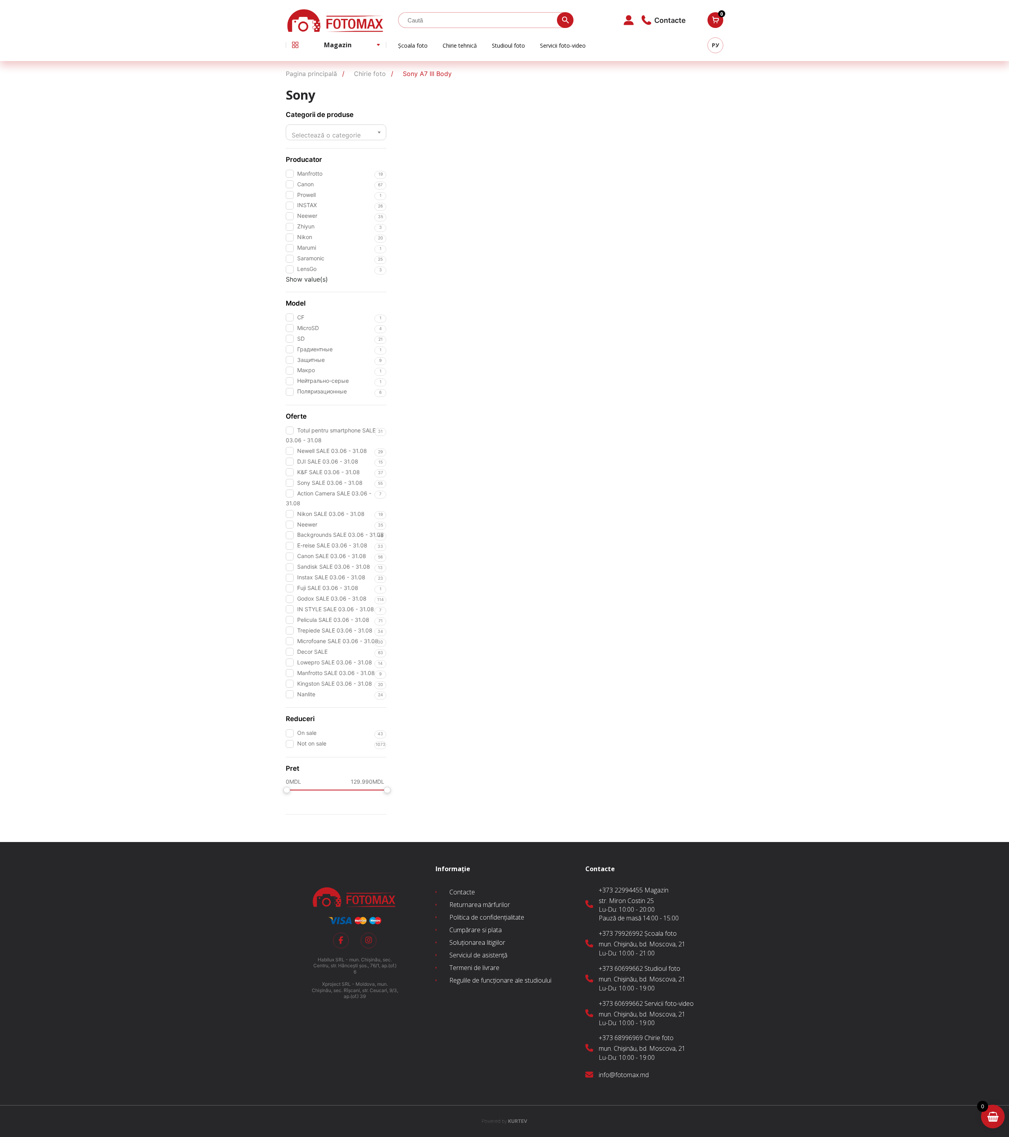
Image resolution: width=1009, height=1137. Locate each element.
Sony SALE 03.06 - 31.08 (330, 482)
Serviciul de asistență (478, 955)
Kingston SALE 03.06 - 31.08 (334, 683)
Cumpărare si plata (475, 930)
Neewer (307, 215)
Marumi (306, 247)
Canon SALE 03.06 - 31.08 (331, 556)
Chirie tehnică (460, 45)
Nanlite (306, 694)
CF (300, 317)
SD (301, 338)
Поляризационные (322, 391)
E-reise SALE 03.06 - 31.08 (332, 545)
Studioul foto (508, 45)
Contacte (462, 892)
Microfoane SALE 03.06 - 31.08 (337, 641)
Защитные (311, 359)
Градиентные (315, 349)
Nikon (304, 237)
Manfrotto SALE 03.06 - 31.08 (336, 673)
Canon (305, 184)
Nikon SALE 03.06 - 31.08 (331, 513)
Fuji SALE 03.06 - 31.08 (327, 587)
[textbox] (336, 135)
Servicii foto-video (563, 45)
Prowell (306, 194)
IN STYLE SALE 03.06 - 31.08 (335, 609)
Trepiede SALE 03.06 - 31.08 (334, 630)
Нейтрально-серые (323, 380)
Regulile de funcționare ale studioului (500, 980)
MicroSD (308, 328)
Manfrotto (309, 173)
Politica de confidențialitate (486, 917)
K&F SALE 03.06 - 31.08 (328, 472)
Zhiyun (306, 226)
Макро (306, 370)
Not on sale (311, 743)
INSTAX (307, 205)
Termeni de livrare (474, 968)
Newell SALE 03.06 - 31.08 (332, 450)
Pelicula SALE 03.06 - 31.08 (333, 619)
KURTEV (504, 1121)
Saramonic (310, 258)
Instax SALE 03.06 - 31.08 (331, 577)
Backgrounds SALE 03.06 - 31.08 (340, 534)
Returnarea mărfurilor (479, 905)
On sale (306, 732)
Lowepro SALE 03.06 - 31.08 (334, 662)
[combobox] (336, 132)
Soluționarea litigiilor (477, 942)
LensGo (306, 268)
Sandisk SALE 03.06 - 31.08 (333, 566)
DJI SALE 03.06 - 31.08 (327, 461)
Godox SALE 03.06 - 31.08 (332, 598)
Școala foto (413, 45)
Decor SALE (312, 651)
